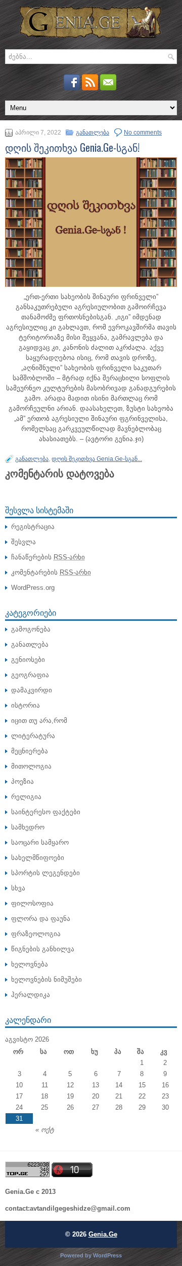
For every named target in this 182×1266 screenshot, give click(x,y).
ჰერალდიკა (30, 994)
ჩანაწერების (48, 557)
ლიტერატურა (33, 736)
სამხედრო (27, 827)
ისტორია (25, 705)
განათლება (92, 132)
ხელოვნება (29, 964)
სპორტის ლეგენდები (45, 873)
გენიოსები (28, 659)
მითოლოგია (31, 766)
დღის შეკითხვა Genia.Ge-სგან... (97, 458)
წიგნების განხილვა (42, 949)
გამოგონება (31, 629)
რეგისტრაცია (33, 526)
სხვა (18, 888)
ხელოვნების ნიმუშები (46, 979)
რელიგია (26, 797)
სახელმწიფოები (37, 857)
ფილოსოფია (32, 903)
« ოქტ (44, 1130)
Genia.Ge (102, 1234)
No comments (143, 132)
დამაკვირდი (31, 690)
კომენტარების (51, 572)
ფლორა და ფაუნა (40, 918)
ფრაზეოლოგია (36, 934)
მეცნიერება (29, 751)
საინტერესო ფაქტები (45, 812)
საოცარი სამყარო (40, 842)
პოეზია (22, 781)
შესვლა (23, 542)
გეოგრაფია (30, 675)
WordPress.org (33, 587)
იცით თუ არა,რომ (39, 720)
